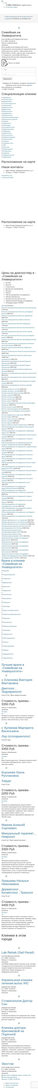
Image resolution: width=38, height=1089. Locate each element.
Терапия (6, 141)
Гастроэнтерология (9, 103)
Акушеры (5, 571)
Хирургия (6, 153)
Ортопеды (6, 607)
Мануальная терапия (10, 119)
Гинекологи (6, 579)
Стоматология (7, 139)
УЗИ (4, 145)
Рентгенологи (7, 623)
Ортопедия (6, 125)
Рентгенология (8, 135)
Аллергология (7, 99)
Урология (6, 147)
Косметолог (10, 892)
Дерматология (8, 107)
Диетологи (6, 587)
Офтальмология (8, 129)
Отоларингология (9, 127)
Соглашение (10, 1087)
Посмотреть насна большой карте (7, 176)
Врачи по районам (12, 1085)
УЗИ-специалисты (8, 639)
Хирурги (5, 651)
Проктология (7, 133)
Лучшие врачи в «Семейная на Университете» (13, 667)
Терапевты (6, 631)
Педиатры (6, 619)
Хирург (6, 781)
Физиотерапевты (8, 647)
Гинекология (7, 105)
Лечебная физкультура (10, 117)
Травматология (8, 143)
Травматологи (7, 635)
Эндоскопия (7, 157)
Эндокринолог (12, 691)
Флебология (7, 151)
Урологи (5, 643)
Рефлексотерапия (9, 137)
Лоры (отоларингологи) (10, 611)
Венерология (7, 101)
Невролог (8, 836)
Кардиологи (6, 591)
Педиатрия (6, 131)
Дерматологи (7, 583)
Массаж (5, 121)
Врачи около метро (12, 1083)
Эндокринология (8, 155)
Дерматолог (10, 889)
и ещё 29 (8, 18)
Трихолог (26, 892)
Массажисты (6, 599)
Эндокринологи (7, 655)
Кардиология (7, 113)
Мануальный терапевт (18, 833)
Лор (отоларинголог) (16, 736)
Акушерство (7, 97)
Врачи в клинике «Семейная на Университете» (13, 563)
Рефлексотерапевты (9, 627)
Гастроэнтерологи (8, 575)
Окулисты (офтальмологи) (11, 615)
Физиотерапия (8, 149)
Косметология (7, 115)
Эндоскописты (7, 659)
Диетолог (8, 688)
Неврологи (6, 603)
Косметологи (7, 595)
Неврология (7, 123)
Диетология (7, 109)
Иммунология (7, 111)
